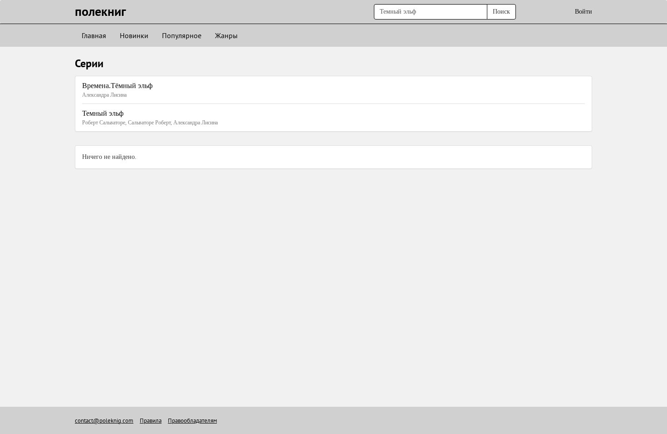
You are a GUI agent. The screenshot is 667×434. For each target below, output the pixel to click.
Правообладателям (192, 420)
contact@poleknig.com (104, 420)
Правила (151, 420)
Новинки (134, 35)
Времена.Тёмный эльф (117, 85)
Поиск (501, 11)
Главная (94, 35)
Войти (583, 11)
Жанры (226, 35)
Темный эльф (102, 113)
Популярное (181, 35)
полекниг (100, 11)
